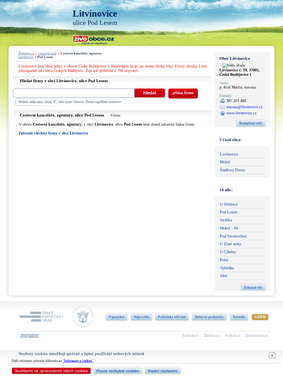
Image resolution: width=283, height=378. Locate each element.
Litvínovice (26, 57)
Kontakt (239, 317)
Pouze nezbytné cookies (117, 371)
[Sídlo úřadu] (233, 65)
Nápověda (141, 317)
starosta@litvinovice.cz (244, 107)
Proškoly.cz (232, 336)
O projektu (117, 317)
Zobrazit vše (253, 287)
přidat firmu (183, 93)
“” (78, 361)
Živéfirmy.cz (190, 336)
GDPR (260, 317)
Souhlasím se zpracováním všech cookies (51, 371)
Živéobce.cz (26, 53)
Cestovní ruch (47, 53)
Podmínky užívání (172, 317)
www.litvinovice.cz (241, 113)
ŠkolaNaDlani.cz (257, 336)
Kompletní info (250, 123)
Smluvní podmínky (209, 317)
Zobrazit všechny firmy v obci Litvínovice (53, 133)
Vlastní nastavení (163, 371)
